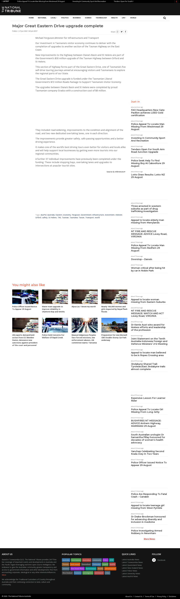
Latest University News (131, 573)
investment (109, 215)
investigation (88, 573)
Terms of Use (149, 596)
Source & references (116, 171)
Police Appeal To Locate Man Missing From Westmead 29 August (31, 1)
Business (77, 18)
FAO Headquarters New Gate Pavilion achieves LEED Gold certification (148, 113)
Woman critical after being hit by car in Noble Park (148, 269)
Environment (91, 568)
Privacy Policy (161, 596)
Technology (101, 18)
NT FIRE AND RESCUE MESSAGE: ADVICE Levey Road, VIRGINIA (149, 234)
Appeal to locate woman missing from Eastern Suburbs (148, 301)
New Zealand (67, 573)
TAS (59, 217)
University (96, 564)
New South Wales (77, 568)
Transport (89, 217)
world (97, 217)
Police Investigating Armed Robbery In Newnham (146, 532)
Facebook (161, 560)
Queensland (86, 564)
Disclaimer (172, 596)
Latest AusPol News (130, 576)
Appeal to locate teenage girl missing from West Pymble (147, 506)
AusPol (43, 215)
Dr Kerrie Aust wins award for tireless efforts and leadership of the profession (148, 327)
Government (86, 215)
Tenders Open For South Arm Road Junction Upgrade (123, 1)
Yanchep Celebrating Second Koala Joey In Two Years (147, 452)
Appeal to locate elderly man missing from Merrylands (147, 221)
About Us (128, 596)
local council (75, 564)
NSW (111, 560)
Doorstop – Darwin (141, 259)
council (105, 564)
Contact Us (138, 596)
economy (67, 215)
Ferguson (76, 215)
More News (149, 539)
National (42, 18)
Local (53, 18)
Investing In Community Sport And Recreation (79, 1)
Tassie (81, 217)
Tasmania (74, 217)
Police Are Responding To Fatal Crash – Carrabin (149, 495)
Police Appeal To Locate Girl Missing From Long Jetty (147, 410)
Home (31, 18)
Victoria (65, 564)
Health (114, 18)
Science (88, 18)
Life (123, 18)
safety (45, 217)
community (97, 560)
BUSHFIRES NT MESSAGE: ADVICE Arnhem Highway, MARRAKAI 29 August (146, 423)
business (77, 573)
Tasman (65, 217)
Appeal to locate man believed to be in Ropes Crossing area (148, 354)
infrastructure (98, 215)
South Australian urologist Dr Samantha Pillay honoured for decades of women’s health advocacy (148, 438)
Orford (38, 217)
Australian (87, 560)
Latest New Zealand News (132, 568)
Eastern (59, 215)
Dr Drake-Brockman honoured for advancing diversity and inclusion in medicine (148, 519)
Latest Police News (129, 571)
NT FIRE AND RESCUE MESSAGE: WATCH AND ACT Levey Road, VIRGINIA (147, 313)
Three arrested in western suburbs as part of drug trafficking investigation (146, 209)
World (133, 18)
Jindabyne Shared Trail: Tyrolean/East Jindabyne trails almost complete (148, 367)
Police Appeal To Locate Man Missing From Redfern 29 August (147, 248)
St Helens (52, 217)
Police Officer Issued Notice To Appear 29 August (149, 464)
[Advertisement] (133, 8)
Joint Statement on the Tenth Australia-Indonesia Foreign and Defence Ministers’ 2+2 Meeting (149, 341)
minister (118, 215)
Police (105, 560)
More (4, 575)
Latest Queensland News (132, 565)
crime (107, 573)
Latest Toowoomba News (132, 562)
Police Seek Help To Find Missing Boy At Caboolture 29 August (148, 163)
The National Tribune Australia (19, 596)
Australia (51, 215)
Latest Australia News (130, 559)
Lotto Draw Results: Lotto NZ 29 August (148, 176)
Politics (65, 18)
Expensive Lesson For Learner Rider (148, 399)
